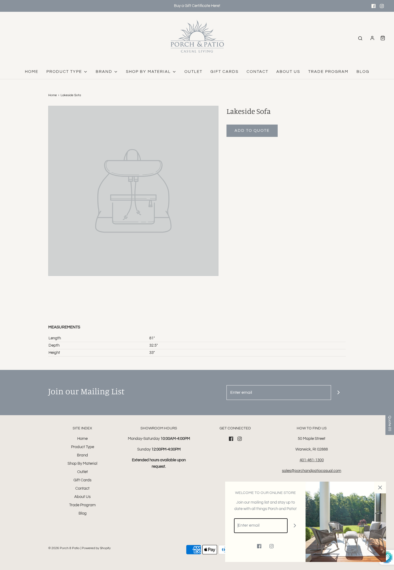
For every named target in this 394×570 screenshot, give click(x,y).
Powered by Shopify (96, 548)
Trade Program (328, 72)
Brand (82, 455)
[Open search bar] (360, 38)
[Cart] (383, 38)
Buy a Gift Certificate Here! (197, 6)
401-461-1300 (312, 460)
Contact (257, 72)
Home (31, 72)
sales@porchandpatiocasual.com (311, 471)
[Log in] (372, 38)
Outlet (193, 72)
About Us (288, 72)
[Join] (338, 392)
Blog (362, 72)
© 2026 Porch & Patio (64, 548)
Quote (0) (390, 423)
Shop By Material (82, 464)
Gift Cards (224, 72)
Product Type (82, 447)
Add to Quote (252, 131)
